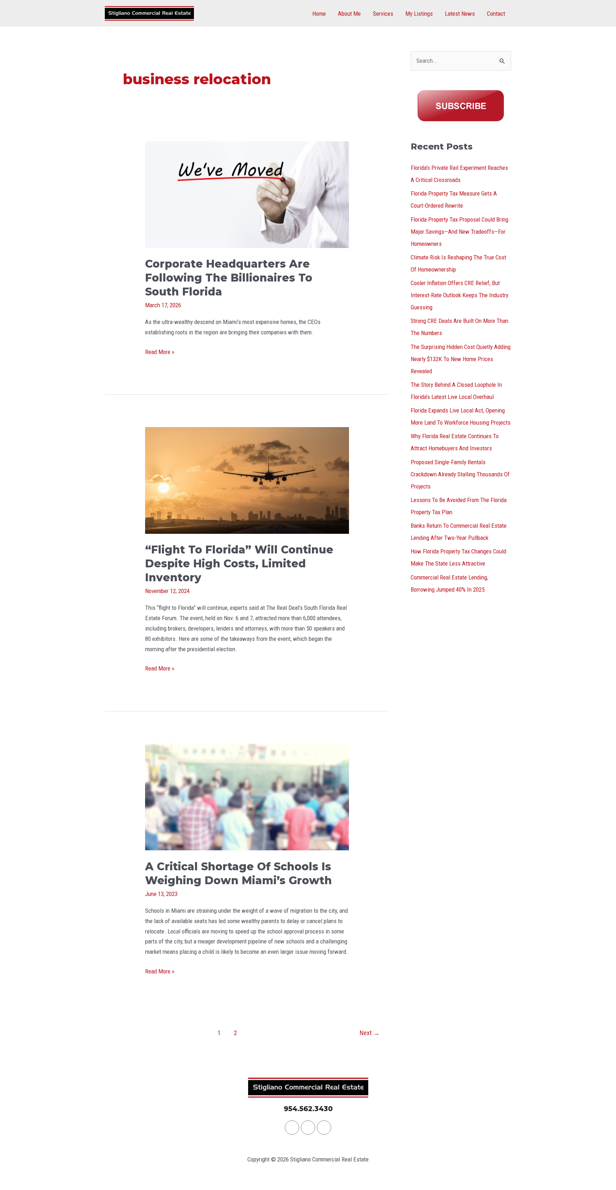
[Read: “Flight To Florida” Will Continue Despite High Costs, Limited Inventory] (247, 479)
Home (319, 13)
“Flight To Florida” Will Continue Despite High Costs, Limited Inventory (239, 563)
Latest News (460, 13)
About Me (349, 13)
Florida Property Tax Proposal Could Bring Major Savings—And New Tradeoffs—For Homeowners (459, 231)
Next (370, 1033)
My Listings (419, 13)
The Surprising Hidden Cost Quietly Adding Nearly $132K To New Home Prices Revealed (460, 359)
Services (383, 13)
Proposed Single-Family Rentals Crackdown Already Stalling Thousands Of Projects (460, 474)
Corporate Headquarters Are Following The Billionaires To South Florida (228, 277)
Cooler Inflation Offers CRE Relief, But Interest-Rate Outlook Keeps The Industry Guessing (459, 295)
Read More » (159, 351)
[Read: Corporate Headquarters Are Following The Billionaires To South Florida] (247, 194)
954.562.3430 (308, 1109)
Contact (496, 13)
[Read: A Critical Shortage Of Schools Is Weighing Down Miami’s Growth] (247, 796)
